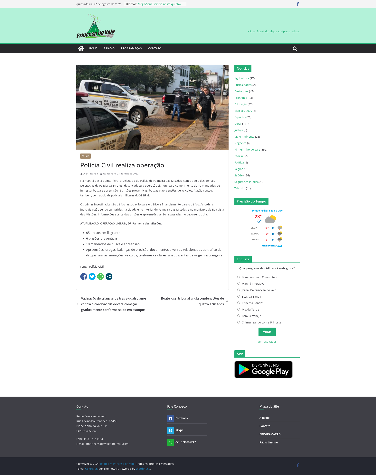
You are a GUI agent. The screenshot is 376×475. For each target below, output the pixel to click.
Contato (154, 48)
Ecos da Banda (251, 296)
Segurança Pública (246, 182)
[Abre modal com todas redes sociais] (109, 276)
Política (239, 162)
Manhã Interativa (253, 283)
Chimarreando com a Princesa (261, 322)
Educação (240, 104)
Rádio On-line (268, 442)
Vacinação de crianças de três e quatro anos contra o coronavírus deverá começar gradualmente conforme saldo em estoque (113, 304)
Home (93, 48)
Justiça (238, 130)
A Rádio (109, 48)
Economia (240, 98)
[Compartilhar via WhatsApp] (100, 276)
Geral (237, 123)
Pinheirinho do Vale (247, 149)
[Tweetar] (92, 276)
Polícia (85, 156)
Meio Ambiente (244, 136)
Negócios (240, 143)
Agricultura (241, 78)
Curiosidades (243, 85)
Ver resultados (267, 341)
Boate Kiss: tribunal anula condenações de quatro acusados (192, 301)
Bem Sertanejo (251, 316)
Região (238, 169)
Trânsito (239, 188)
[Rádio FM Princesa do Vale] (81, 48)
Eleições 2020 (243, 111)
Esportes (240, 117)
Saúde (238, 175)
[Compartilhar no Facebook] (83, 276)
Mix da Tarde (250, 309)
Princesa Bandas (253, 303)
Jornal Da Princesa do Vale (259, 290)
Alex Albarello (91, 173)
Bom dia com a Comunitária (260, 277)
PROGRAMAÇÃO (131, 48)
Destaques (241, 91)
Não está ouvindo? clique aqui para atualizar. (274, 31)
